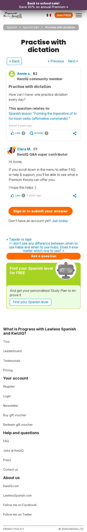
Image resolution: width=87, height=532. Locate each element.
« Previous (56, 61)
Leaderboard (12, 351)
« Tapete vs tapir (19, 239)
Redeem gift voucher (18, 424)
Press (7, 460)
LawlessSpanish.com (17, 495)
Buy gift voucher (14, 415)
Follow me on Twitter (17, 514)
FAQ (6, 441)
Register (9, 386)
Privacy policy (13, 529)
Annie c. (24, 73)
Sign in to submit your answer (40, 211)
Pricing (8, 370)
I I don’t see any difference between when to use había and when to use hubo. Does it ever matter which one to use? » (43, 247)
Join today (60, 221)
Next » (73, 61)
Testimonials (11, 360)
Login (7, 396)
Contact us (10, 469)
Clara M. (24, 149)
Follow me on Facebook (20, 505)
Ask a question (43, 256)
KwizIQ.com (11, 486)
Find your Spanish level (30, 302)
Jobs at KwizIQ (13, 450)
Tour (6, 341)
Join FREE (63, 15)
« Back (14, 61)
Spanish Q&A (31, 27)
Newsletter (10, 405)
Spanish (12, 27)
